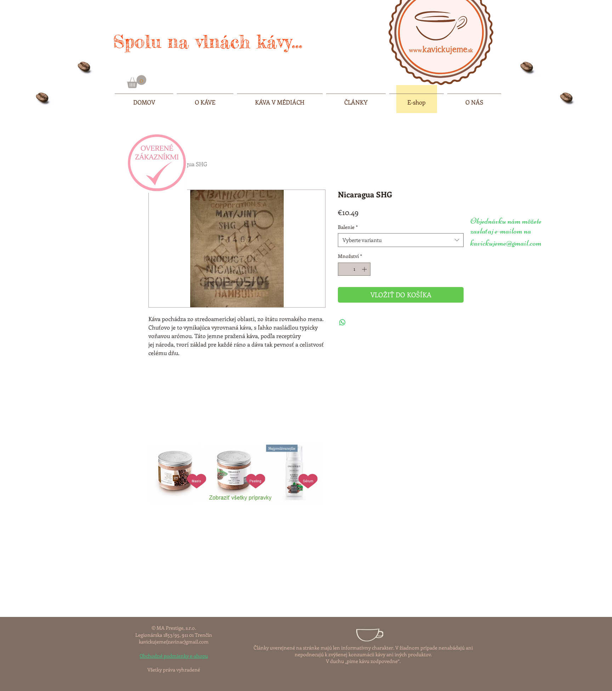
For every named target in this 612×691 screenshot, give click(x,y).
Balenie (348, 227)
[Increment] (365, 269)
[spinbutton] (354, 269)
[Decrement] (343, 269)
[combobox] (401, 240)
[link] (136, 81)
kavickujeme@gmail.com (506, 243)
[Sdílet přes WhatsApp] (342, 322)
